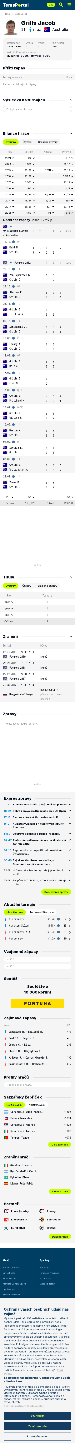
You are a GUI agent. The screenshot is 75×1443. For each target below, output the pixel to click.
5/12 (48, 200)
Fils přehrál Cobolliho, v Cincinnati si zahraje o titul (39, 882)
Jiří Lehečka (9, 1273)
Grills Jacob (21, 14)
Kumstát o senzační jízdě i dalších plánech (40, 804)
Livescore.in (19, 1219)
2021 (8, 157)
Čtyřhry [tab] (26, 585)
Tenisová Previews (49, 1273)
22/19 (66, 194)
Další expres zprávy (56, 891)
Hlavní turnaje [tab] (15, 912)
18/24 (28, 200)
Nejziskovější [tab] (14, 1104)
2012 (8, 212)
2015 (8, 194)
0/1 (68, 497)
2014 (8, 200)
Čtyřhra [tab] (27, 141)
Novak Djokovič (11, 1267)
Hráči (7, 14)
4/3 (30, 188)
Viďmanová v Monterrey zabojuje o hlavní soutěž (38, 872)
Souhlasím (37, 1415)
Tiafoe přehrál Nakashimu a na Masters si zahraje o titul (39, 841)
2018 (8, 176)
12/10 (48, 194)
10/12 (67, 163)
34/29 (28, 194)
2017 (8, 182)
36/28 (28, 176)
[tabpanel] (37, 327)
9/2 (30, 157)
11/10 (29, 212)
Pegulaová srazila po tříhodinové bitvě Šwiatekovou (37, 852)
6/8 (68, 212)
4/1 (49, 212)
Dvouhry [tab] (11, 585)
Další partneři (60, 1236)
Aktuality (43, 1267)
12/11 (48, 170)
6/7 (49, 206)
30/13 (28, 182)
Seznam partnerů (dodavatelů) (24, 1405)
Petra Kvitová (10, 1278)
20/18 (66, 206)
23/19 (66, 170)
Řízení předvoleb (37, 1436)
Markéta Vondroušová (14, 1283)
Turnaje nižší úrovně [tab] (42, 912)
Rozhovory (45, 1278)
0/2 (30, 497)
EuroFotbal (18, 1227)
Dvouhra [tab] (11, 141)
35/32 (28, 170)
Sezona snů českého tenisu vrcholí (35, 817)
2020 (8, 163)
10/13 (29, 163)
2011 (7, 497)
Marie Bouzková (11, 1294)
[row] (37, 158)
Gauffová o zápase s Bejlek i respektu (36, 833)
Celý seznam (60, 1191)
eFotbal (51, 1227)
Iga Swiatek (9, 1289)
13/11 (67, 200)
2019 (8, 170)
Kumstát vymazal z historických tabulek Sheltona (38, 825)
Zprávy (51, 1211)
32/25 (66, 176)
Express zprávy (47, 1283)
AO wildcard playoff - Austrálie (15, 233)
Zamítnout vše (37, 1426)
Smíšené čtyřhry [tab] (48, 141)
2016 (8, 188)
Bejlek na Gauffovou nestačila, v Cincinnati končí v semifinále (33, 862)
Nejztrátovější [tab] (37, 1104)
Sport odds (54, 1219)
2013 (8, 206)
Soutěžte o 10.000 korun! (37, 989)
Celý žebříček (60, 1144)
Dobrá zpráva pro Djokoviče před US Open (39, 810)
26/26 (28, 206)
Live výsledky (20, 1211)
